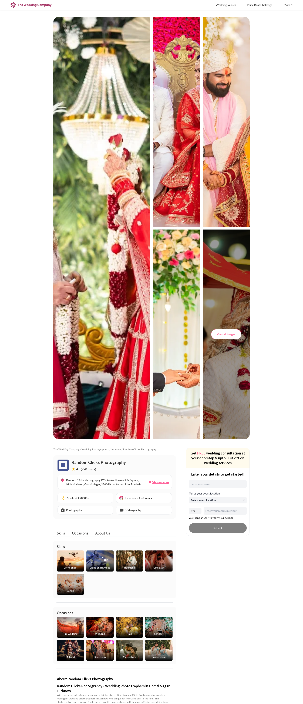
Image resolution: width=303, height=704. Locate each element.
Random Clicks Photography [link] (139, 449)
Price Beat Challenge (259, 4)
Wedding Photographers (95, 449)
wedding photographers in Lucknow (88, 698)
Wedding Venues (226, 4)
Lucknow (116, 449)
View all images (226, 334)
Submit (218, 528)
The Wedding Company (66, 449)
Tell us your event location (204, 493)
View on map (160, 482)
